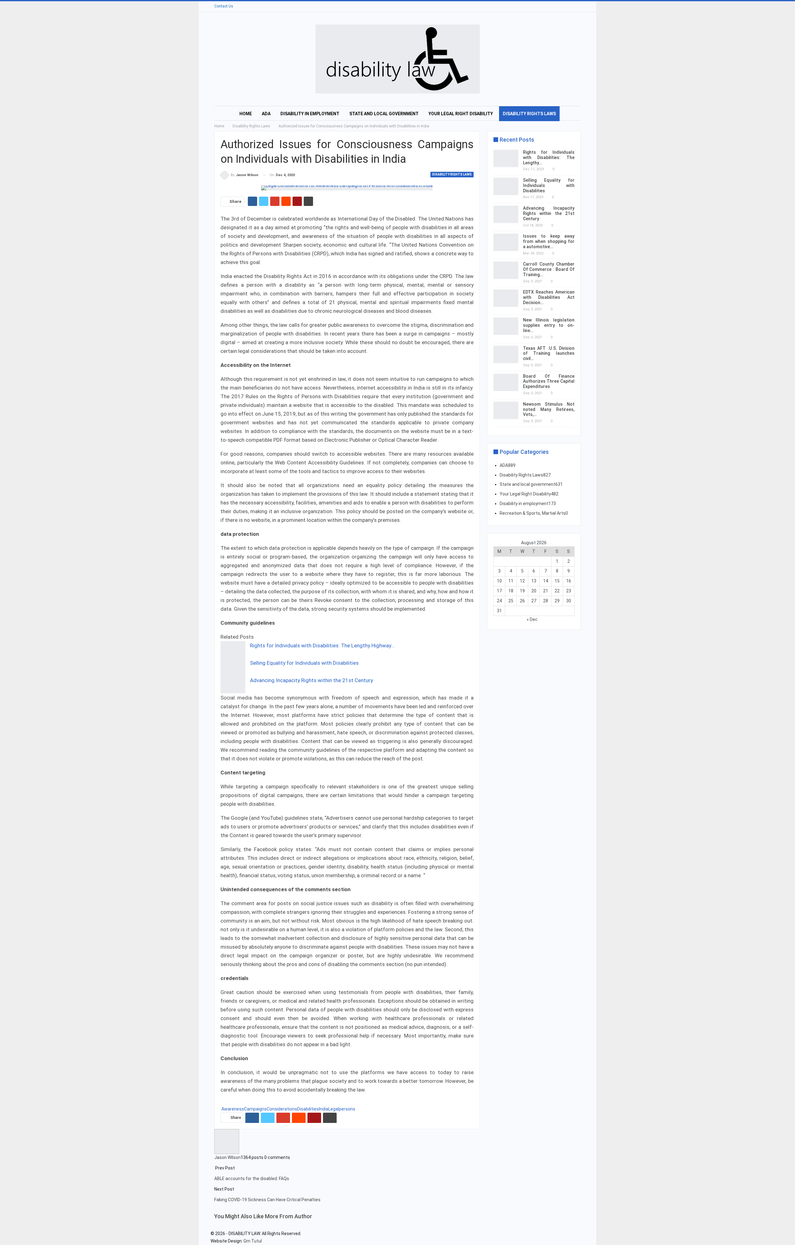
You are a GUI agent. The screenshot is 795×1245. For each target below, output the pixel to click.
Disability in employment (309, 113)
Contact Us (223, 6)
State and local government (384, 113)
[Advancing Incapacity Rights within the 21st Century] (232, 684)
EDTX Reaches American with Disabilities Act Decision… (549, 297)
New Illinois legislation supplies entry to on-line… (549, 325)
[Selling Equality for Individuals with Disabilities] (232, 667)
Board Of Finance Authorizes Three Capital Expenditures (549, 381)
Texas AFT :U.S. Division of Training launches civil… (549, 353)
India (323, 1108)
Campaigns (255, 1108)
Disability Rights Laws (529, 113)
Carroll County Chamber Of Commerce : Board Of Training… (549, 269)
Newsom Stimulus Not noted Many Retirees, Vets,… (549, 409)
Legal (333, 1108)
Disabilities (308, 1108)
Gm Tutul (252, 1240)
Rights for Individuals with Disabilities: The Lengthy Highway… (322, 645)
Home (245, 113)
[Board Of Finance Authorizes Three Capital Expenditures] (505, 382)
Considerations (282, 1108)
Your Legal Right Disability (461, 113)
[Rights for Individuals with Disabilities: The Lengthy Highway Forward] (232, 650)
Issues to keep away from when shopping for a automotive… (549, 241)
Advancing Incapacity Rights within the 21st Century (311, 680)
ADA (266, 113)
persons (347, 1108)
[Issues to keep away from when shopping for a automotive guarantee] (505, 242)
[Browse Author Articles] (226, 1141)
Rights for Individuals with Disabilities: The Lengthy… (549, 157)
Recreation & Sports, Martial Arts (534, 513)
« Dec (532, 619)
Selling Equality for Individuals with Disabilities (304, 663)
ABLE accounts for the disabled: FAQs (251, 1178)
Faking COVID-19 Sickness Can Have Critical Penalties (267, 1199)
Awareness (232, 1108)
